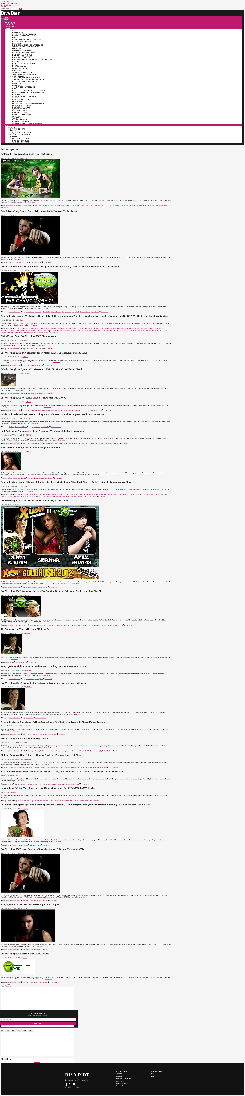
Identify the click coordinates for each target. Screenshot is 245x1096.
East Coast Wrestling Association (28, 91)
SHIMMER (16, 116)
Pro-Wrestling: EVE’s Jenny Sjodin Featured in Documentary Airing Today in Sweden (43, 683)
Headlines (12, 205)
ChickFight (17, 83)
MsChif (78, 330)
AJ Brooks (21, 784)
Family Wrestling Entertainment (28, 92)
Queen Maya (116, 330)
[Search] (20, 9)
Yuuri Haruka (92, 496)
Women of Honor (20, 122)
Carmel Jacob (47, 410)
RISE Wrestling (19, 112)
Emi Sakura (52, 751)
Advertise (119, 1073)
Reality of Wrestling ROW (24, 63)
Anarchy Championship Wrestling (28, 80)
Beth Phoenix (29, 784)
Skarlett (165, 330)
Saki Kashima (33, 496)
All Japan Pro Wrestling (24, 34)
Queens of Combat (21, 109)
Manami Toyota (120, 205)
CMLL (14, 38)
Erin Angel (62, 625)
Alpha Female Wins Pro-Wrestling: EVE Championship (28, 336)
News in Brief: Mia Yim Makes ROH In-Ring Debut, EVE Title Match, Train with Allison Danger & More (53, 722)
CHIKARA (16, 85)
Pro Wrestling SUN (21, 107)
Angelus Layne (33, 328)
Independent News (21, 205)
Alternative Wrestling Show (26, 78)
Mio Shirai (60, 330)
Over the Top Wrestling (23, 52)
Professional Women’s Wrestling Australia (33, 60)
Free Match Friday (21, 138)
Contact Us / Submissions (123, 1078)
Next (11, 986)
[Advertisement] (37, 1000)
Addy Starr (41, 205)
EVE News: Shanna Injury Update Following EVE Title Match (31, 447)
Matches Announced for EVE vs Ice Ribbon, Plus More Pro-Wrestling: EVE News (41, 755)
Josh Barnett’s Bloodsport (25, 47)
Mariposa (29, 330)
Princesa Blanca (97, 330)
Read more (31, 202)
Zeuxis (46, 332)
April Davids (49, 205)
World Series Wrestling (24, 74)
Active (11, 30)
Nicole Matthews (84, 801)
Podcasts (13, 131)
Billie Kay (30, 801)
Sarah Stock (42, 496)
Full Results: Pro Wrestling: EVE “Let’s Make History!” (29, 154)
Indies (11, 262)
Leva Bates (69, 801)
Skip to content (5, 1)
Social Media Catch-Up (19, 134)
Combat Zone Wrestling (23, 87)
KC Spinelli (132, 328)
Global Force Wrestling (24, 96)
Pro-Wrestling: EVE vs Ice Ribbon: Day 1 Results (25, 738)
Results (30, 205)
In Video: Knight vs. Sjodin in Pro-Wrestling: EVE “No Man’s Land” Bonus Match (41, 369)
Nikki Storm (129, 205)
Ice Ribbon (17, 43)
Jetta (86, 205)
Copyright (119, 1076)
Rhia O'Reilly (163, 205)
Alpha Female (30, 312)
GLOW (15, 98)
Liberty (160, 328)
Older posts (6, 984)
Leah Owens (111, 205)
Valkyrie (16, 118)
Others (8, 28)
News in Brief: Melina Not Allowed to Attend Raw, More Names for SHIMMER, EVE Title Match (49, 788)
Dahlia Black (65, 205)
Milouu (54, 330)
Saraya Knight (150, 330)
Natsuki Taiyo (12, 496)
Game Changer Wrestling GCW (26, 39)
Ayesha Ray (38, 312)
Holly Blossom (66, 312)
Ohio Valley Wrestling (23, 50)
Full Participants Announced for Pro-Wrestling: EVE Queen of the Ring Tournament (42, 431)
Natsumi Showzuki (23, 496)
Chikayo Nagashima (78, 328)
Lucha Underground (22, 105)
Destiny (87, 328)
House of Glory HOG (21, 41)
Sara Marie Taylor (96, 410)
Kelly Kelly (54, 784)
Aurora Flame (51, 328)
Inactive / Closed (16, 76)
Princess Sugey (107, 330)
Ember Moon (38, 801)
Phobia (89, 330)
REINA (15, 65)
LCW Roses (17, 102)
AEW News (9, 27)
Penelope (83, 330)
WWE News (10, 23)
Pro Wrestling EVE (21, 58)
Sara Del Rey (141, 330)
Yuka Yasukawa (82, 496)
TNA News (9, 25)
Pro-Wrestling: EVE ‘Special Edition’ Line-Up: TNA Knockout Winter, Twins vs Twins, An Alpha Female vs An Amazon (60, 266)
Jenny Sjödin (81, 205)
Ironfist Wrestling (21, 100)
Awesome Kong (40, 494)
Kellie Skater (108, 494)
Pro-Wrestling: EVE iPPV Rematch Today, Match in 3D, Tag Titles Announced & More (44, 353)
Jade (118, 328)
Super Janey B (118, 625)
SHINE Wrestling (20, 69)
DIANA (15, 89)
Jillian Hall (82, 494)
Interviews (24, 845)
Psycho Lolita (154, 205)
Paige (41, 393)
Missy (73, 330)
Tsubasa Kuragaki (18, 332)
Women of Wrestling (22, 72)
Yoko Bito (74, 496)
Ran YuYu (124, 330)
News (11, 328)
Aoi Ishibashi (43, 328)
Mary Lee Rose (46, 330)
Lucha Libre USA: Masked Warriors (28, 103)
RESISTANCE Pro (19, 111)
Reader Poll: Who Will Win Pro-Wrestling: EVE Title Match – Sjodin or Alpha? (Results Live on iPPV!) (52, 414)
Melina (151, 494)
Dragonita (73, 205)
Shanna (3, 207)
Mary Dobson (36, 330)
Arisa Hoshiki (30, 494)
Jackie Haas (37, 784)
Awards (12, 127)
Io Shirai (66, 494)
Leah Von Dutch (153, 328)
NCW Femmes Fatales (22, 56)
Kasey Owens (93, 205)
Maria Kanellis (117, 494)
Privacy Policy (120, 1081)
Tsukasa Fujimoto (30, 332)
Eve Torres (45, 801)
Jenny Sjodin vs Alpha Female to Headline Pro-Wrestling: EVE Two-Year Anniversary (43, 666)
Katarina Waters (85, 312)
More (7, 125)
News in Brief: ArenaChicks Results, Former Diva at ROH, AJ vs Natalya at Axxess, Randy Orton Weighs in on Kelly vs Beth (62, 771)
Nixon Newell (138, 205)
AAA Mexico (17, 32)
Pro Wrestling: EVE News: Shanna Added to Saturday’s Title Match (34, 500)
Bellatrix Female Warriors (25, 81)
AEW (152, 1076)
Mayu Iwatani (144, 494)
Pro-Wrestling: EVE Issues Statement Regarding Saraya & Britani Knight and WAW (42, 849)
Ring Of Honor (19, 67)
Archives (12, 136)
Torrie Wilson (66, 496)
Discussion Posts (16, 129)
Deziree (93, 328)
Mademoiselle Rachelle (8, 330)
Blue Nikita (56, 205)
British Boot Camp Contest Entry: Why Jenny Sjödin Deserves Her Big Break (39, 211)
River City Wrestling (22, 114)
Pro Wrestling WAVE (22, 54)
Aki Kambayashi (23, 328)
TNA (152, 1078)
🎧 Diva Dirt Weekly (21, 133)
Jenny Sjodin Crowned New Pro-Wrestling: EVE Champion (30, 904)
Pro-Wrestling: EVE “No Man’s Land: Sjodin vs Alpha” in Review (33, 397)
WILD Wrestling (19, 120)
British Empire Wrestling (24, 36)
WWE (152, 1073)
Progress (16, 61)
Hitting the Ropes (20, 140)
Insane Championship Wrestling (27, 45)
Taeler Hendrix (56, 496)
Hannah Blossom (56, 312)
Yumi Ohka (39, 332)
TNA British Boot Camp (20, 262)
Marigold (16, 49)
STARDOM (16, 70)
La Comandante (142, 328)
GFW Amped (17, 94)
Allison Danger (30, 734)
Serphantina (159, 330)
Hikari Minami (60, 751)
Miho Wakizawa (159, 494)
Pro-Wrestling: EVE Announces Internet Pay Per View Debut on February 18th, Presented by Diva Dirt (52, 591)
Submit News (6, 5)
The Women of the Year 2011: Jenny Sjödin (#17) (25, 629)
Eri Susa (48, 494)
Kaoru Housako (91, 494)
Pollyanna (146, 205)
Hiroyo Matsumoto (110, 328)
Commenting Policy (122, 1083)
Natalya (76, 784)
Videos (23, 393)
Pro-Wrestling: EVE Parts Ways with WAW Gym (25, 953)
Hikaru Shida (100, 328)
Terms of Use (120, 1086)
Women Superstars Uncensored (27, 123)
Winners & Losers (20, 142)
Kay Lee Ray (102, 205)
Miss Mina (67, 330)
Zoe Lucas (9, 207)
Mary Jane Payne (134, 494)
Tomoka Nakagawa (7, 332)
